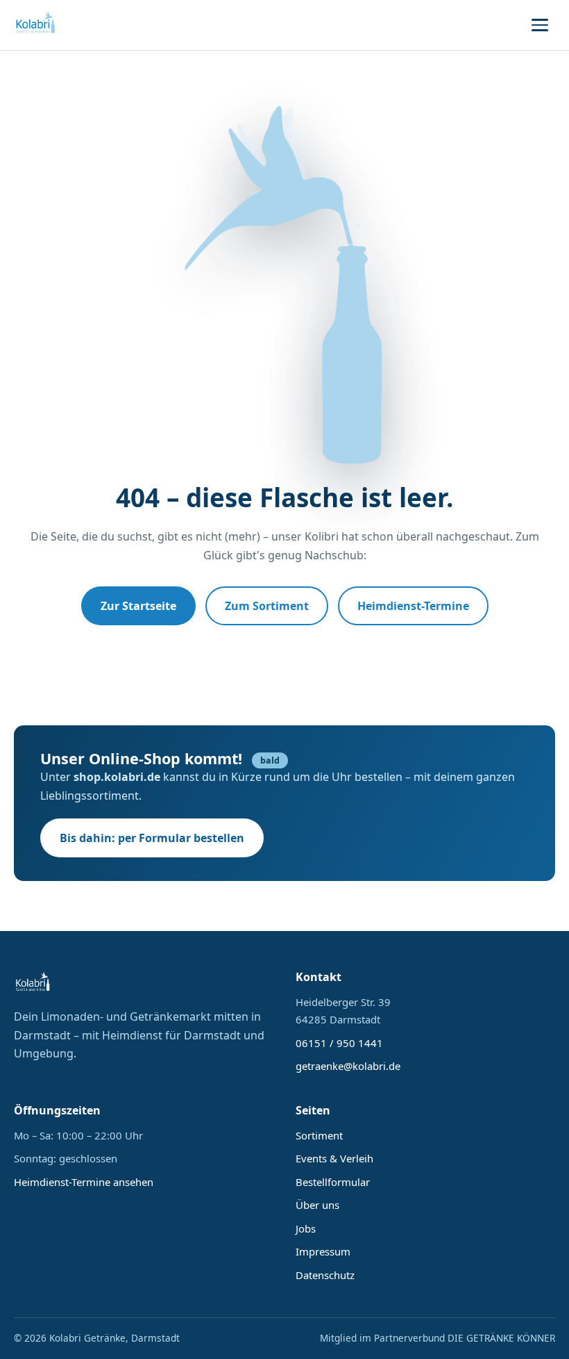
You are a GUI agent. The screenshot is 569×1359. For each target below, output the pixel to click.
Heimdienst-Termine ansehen (83, 1182)
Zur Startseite (138, 605)
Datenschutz (325, 1275)
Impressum (323, 1251)
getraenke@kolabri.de (348, 1066)
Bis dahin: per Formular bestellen (152, 838)
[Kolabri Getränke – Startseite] (36, 25)
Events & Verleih (334, 1158)
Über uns (317, 1205)
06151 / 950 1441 (339, 1043)
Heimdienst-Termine (413, 605)
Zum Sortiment (267, 605)
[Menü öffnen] (540, 25)
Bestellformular (333, 1182)
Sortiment (319, 1135)
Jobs (306, 1228)
